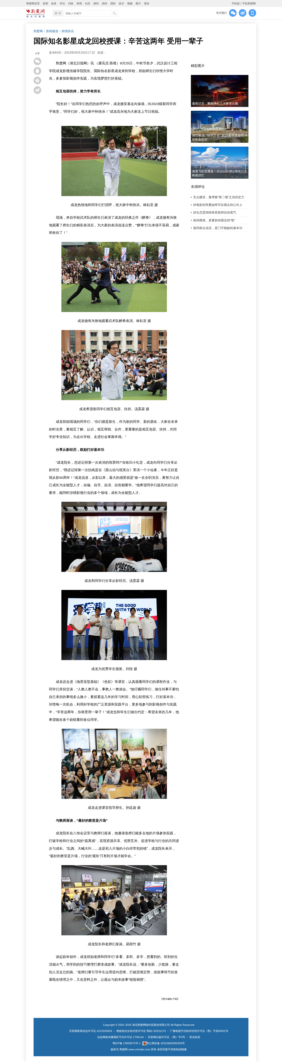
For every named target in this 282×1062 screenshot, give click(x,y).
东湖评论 (198, 187)
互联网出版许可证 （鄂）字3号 (166, 1037)
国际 (113, 3)
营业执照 (194, 1037)
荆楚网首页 (33, 3)
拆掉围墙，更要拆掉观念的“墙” (214, 220)
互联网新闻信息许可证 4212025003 (90, 1030)
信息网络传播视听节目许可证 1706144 (120, 1037)
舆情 (79, 3)
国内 (104, 3)
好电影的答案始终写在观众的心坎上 (217, 204)
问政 (70, 3)
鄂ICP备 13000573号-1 (127, 1043)
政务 (54, 3)
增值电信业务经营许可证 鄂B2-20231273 (141, 1030)
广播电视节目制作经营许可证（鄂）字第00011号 (199, 1030)
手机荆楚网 (249, 3)
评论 (62, 3)
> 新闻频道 (51, 31)
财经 (96, 3)
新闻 (45, 3)
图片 (138, 3)
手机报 (236, 3)
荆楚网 (38, 31)
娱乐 (121, 3)
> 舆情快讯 (66, 31)
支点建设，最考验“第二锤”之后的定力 (218, 197)
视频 (130, 3)
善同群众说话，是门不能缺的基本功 (217, 228)
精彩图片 (198, 66)
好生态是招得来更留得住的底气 (214, 212)
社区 (87, 3)
